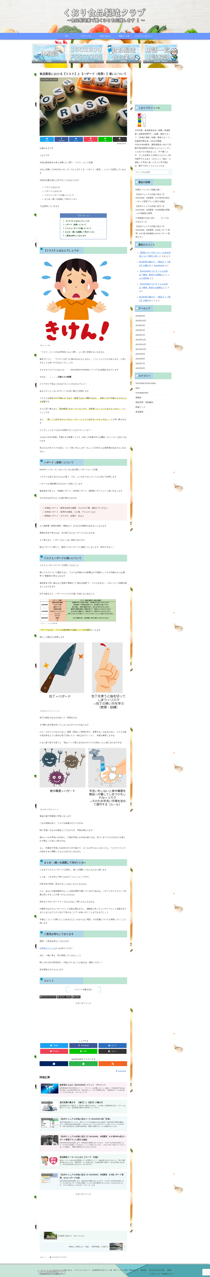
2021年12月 (141, 340)
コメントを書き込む (83, 989)
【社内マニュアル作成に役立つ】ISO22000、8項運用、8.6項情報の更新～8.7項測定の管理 (153, 209)
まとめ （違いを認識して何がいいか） (80, 232)
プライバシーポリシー (82, 1270)
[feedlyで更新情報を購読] (83, 1063)
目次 (80, 215)
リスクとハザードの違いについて (78, 228)
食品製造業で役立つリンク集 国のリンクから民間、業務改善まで (115, 1270)
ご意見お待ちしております (75, 236)
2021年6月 (140, 368)
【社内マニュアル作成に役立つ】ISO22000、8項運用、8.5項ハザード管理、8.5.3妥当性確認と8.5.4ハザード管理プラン (153, 231)
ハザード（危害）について (75, 224)
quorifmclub (159, 265)
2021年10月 (141, 349)
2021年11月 (141, 344)
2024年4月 (140, 316)
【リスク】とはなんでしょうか (77, 221)
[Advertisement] (83, 1020)
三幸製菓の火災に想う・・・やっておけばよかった (152, 220)
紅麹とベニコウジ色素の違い (148, 190)
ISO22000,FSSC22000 (49, 997)
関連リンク (140, 407)
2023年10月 (141, 321)
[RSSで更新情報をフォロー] (113, 1063)
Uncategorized (142, 393)
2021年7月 (140, 363)
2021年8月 (140, 359)
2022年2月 (140, 330)
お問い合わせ (67, 1270)
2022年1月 (140, 335)
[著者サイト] (54, 1063)
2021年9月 (140, 354)
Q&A (138, 388)
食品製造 (77, 997)
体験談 (138, 397)
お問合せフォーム (47, 948)
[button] (169, 172)
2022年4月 (140, 325)
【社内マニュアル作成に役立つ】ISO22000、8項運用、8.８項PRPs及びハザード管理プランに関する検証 (153, 198)
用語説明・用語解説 (65, 997)
